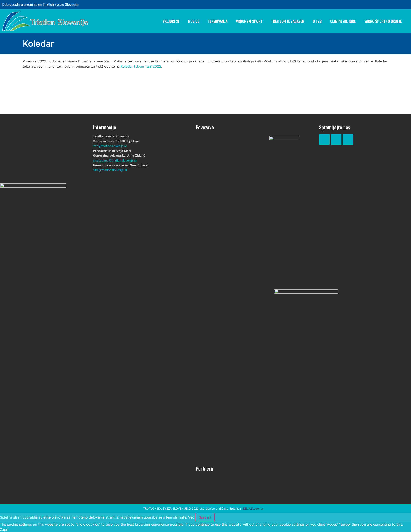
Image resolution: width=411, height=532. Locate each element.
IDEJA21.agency (253, 508)
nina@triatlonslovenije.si (110, 170)
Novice (193, 21)
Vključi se (171, 21)
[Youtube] (347, 139)
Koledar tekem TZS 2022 (141, 66)
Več (191, 517)
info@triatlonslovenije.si (110, 146)
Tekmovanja (217, 21)
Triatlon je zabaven (287, 21)
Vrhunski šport (249, 21)
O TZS (317, 21)
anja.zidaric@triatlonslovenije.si (115, 160)
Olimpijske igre (343, 21)
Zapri (4, 529)
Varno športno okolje (383, 21)
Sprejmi (205, 517)
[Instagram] (402, 4)
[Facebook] (389, 4)
